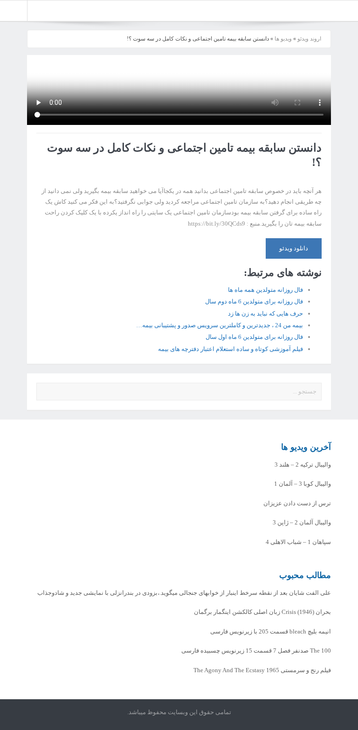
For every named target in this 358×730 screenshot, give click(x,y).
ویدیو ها (283, 38)
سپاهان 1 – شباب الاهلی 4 (298, 541)
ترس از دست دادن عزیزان (297, 503)
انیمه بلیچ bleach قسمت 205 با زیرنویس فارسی (270, 631)
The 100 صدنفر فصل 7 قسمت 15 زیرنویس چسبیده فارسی (256, 650)
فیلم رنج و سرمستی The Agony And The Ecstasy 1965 (262, 670)
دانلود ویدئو (293, 248)
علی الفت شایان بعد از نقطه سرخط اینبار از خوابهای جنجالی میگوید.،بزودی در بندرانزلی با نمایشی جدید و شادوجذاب (184, 592)
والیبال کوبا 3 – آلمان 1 (302, 483)
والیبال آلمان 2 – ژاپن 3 (302, 522)
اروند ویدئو (309, 38)
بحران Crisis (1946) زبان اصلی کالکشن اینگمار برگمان (262, 611)
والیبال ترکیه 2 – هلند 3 (303, 464)
